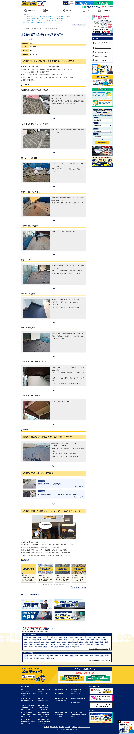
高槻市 (66, 655)
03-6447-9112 (60, 716)
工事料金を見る (102, 142)
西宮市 (97, 655)
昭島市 (25, 639)
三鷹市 (94, 637)
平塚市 (47, 642)
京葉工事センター (43, 698)
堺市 (35, 655)
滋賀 (107, 103)
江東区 (50, 637)
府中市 (55, 637)
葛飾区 (82, 639)
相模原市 (81, 642)
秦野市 (42, 642)
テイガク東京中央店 (43, 712)
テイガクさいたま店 (26, 712)
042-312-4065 (44, 716)
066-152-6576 (44, 709)
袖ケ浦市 (90, 644)
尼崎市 (76, 655)
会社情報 (46, 727)
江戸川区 (55, 639)
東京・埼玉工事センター (45, 689)
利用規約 (74, 727)
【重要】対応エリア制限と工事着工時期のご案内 (34, 22)
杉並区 (66, 639)
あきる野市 (32, 639)
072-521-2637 (44, 723)
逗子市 (30, 642)
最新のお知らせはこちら (79, 25)
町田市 (92, 639)
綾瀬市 (70, 642)
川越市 (64, 644)
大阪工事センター (43, 705)
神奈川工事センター (76, 689)
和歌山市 (42, 658)
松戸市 (30, 646)
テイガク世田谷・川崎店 (61, 712)
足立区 (60, 639)
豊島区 (99, 637)
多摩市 (104, 637)
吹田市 (61, 655)
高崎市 (72, 646)
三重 (104, 103)
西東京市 (88, 637)
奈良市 (30, 658)
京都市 (106, 655)
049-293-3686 (60, 693)
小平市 (87, 639)
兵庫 (103, 102)
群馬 (99, 95)
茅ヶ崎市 (36, 642)
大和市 (25, 642)
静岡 (94, 97)
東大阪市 (45, 655)
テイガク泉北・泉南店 (44, 719)
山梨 (102, 95)
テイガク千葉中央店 (76, 712)
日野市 (34, 637)
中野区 (97, 639)
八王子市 (77, 639)
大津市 (52, 658)
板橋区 (71, 639)
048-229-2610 (44, 693)
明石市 (81, 655)
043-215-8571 (77, 716)
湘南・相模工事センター (28, 698)
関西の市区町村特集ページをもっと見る (98, 660)
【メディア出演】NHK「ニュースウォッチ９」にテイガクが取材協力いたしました (43, 20)
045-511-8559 (77, 693)
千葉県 (80, 644)
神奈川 (99, 94)
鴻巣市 (42, 644)
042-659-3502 (60, 702)
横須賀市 (64, 642)
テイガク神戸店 (25, 719)
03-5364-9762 (32, 695)
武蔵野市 (82, 637)
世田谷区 (39, 639)
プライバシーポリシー (84, 727)
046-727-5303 (27, 702)
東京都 (26, 637)
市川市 (25, 646)
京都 (106, 102)
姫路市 (86, 655)
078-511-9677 (27, 723)
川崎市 (86, 642)
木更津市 (97, 644)
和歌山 (100, 103)
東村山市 (66, 637)
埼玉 (96, 94)
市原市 (85, 644)
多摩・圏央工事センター (61, 698)
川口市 (59, 644)
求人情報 (67, 727)
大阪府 (26, 655)
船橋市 (102, 644)
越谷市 (75, 644)
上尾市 (106, 642)
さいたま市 (53, 644)
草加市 (101, 642)
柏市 (35, 646)
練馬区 (49, 639)
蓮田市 (47, 644)
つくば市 (50, 646)
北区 (30, 637)
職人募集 (61, 727)
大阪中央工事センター (27, 705)
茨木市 (30, 655)
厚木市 (58, 642)
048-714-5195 (27, 716)
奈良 (109, 102)
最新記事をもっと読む (78, 587)
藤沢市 (91, 642)
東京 (94, 94)
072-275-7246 (27, 709)
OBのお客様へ (54, 727)
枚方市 (56, 655)
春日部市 (26, 644)
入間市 (37, 644)
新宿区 (39, 637)
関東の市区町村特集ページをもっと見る (98, 649)
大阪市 (39, 655)
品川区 (76, 637)
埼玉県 (96, 642)
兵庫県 (72, 655)
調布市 (71, 637)
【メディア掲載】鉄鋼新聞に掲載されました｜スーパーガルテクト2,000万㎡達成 (42, 18)
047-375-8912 (44, 702)
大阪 (100, 102)
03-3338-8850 (32, 693)
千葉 (103, 94)
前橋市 (77, 646)
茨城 (94, 95)
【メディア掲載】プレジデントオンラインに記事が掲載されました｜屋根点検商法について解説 (46, 16)
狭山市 (32, 644)
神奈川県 (103, 639)
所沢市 (70, 644)
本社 (22, 689)
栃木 (96, 95)
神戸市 (91, 655)
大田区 (44, 639)
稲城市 (60, 637)
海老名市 (53, 642)
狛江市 (45, 637)
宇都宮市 (61, 646)
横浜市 (75, 642)
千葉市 (40, 646)
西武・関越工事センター (61, 689)
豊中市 (51, 655)
